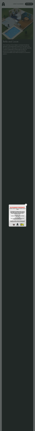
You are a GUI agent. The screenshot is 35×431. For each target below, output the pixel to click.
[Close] (26, 205)
